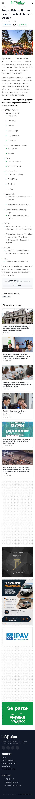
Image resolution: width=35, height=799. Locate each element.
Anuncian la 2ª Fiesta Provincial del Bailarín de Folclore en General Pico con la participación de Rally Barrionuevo (16, 356)
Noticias (4, 757)
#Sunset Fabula (6, 296)
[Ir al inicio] (17, 3)
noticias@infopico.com (12, 782)
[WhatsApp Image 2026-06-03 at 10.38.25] (17, 602)
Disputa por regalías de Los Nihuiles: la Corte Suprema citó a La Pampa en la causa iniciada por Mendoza (16, 328)
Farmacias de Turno (8, 769)
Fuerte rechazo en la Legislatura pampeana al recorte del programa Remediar (15, 413)
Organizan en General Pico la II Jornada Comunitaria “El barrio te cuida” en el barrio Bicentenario (16, 441)
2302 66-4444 (9, 779)
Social (4, 7)
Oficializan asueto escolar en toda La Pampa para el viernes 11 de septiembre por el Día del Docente (17, 385)
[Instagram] (8, 748)
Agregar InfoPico (18, 285)
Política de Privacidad (26, 794)
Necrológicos (6, 766)
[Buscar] (32, 3)
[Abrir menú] (3, 3)
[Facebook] (3, 748)
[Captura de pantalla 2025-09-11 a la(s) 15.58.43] (17, 562)
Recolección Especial (9, 763)
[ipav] (17, 637)
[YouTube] (17, 748)
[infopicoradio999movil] (17, 713)
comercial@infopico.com (13, 785)
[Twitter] (12, 748)
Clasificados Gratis (8, 760)
